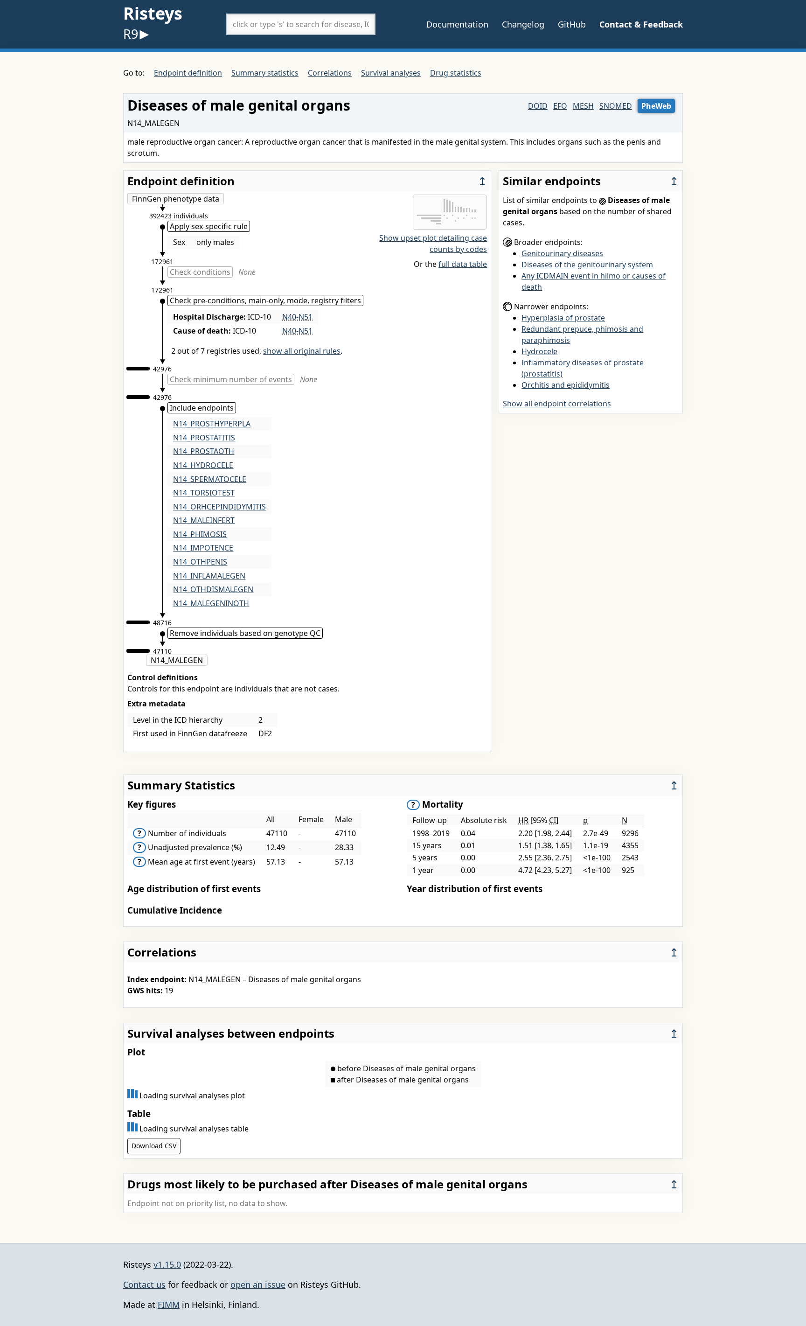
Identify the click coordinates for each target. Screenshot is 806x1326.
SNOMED (615, 106)
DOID (538, 106)
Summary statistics (265, 73)
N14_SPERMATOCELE (209, 479)
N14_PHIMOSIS (200, 534)
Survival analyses (391, 73)
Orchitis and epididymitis (565, 385)
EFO (560, 106)
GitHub (572, 24)
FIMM (169, 1304)
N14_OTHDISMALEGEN (213, 589)
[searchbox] (300, 24)
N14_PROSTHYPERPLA (211, 424)
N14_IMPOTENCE (203, 548)
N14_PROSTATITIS (204, 438)
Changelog (523, 24)
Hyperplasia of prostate (563, 318)
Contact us (144, 1284)
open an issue (257, 1284)
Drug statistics (455, 73)
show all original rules (301, 351)
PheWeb (656, 106)
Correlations (330, 73)
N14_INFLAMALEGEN (209, 576)
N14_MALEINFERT (204, 520)
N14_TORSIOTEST (204, 493)
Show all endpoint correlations (557, 403)
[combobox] (300, 24)
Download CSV (154, 1145)
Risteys (152, 13)
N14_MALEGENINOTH (211, 603)
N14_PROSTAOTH (203, 451)
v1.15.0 (167, 1264)
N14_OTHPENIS (200, 562)
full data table (462, 264)
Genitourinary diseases (562, 253)
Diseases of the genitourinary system (587, 264)
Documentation (457, 24)
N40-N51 (297, 317)
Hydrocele (539, 351)
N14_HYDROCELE (203, 465)
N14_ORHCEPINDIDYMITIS (219, 507)
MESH (583, 106)
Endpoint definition (188, 73)
